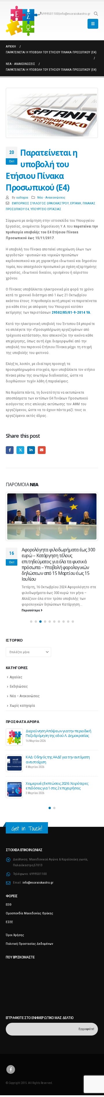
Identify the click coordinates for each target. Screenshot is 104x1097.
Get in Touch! (27, 828)
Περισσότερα (31, 610)
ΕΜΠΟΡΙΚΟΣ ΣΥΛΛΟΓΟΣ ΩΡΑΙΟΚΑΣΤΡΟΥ (40, 203)
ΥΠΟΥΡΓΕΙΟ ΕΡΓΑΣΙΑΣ (45, 209)
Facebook (10, 450)
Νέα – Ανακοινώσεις (25, 696)
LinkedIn (31, 450)
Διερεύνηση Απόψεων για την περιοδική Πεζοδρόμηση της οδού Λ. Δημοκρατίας (58, 733)
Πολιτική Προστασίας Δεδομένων (29, 944)
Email (42, 450)
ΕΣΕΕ (9, 922)
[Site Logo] (22, 21)
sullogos (22, 197)
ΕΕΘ (9, 904)
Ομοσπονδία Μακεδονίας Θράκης (29, 913)
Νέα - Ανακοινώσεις (51, 197)
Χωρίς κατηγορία (22, 706)
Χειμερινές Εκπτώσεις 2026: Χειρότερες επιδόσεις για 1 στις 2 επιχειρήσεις (57, 786)
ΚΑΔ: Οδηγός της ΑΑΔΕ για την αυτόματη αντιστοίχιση (58, 759)
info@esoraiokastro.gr (75, 14)
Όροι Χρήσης (15, 935)
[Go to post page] (52, 516)
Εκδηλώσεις (19, 686)
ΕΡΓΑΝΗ (75, 203)
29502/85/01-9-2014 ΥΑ (71, 312)
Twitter (20, 450)
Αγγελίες (16, 677)
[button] (95, 14)
